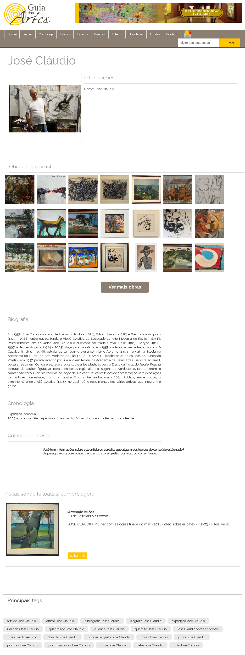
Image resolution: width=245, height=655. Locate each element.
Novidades (136, 34)
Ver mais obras (125, 286)
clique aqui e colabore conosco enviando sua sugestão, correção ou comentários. (113, 454)
